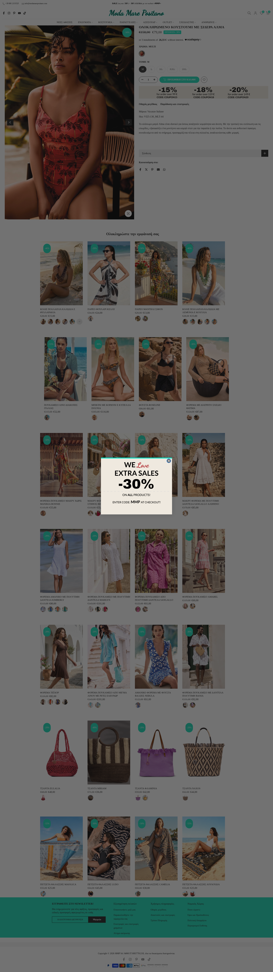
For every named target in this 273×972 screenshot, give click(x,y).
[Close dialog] (169, 461)
